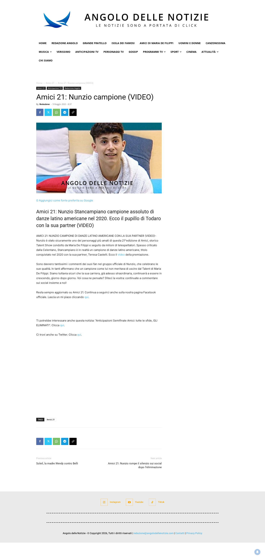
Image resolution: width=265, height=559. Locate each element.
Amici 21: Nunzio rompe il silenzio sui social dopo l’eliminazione (135, 465)
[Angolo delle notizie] (132, 19)
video (121, 254)
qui (87, 297)
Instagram (115, 502)
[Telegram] (64, 112)
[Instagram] (104, 502)
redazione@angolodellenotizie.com (153, 533)
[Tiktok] (152, 502)
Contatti (180, 533)
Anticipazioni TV (55, 88)
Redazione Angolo (72, 88)
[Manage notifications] (257, 552)
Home (39, 83)
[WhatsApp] (56, 112)
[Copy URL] (73, 112)
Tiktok (161, 502)
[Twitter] (48, 112)
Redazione (44, 104)
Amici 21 (50, 83)
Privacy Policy (194, 533)
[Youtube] (129, 502)
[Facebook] (39, 112)
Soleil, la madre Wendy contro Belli (57, 463)
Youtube (139, 502)
